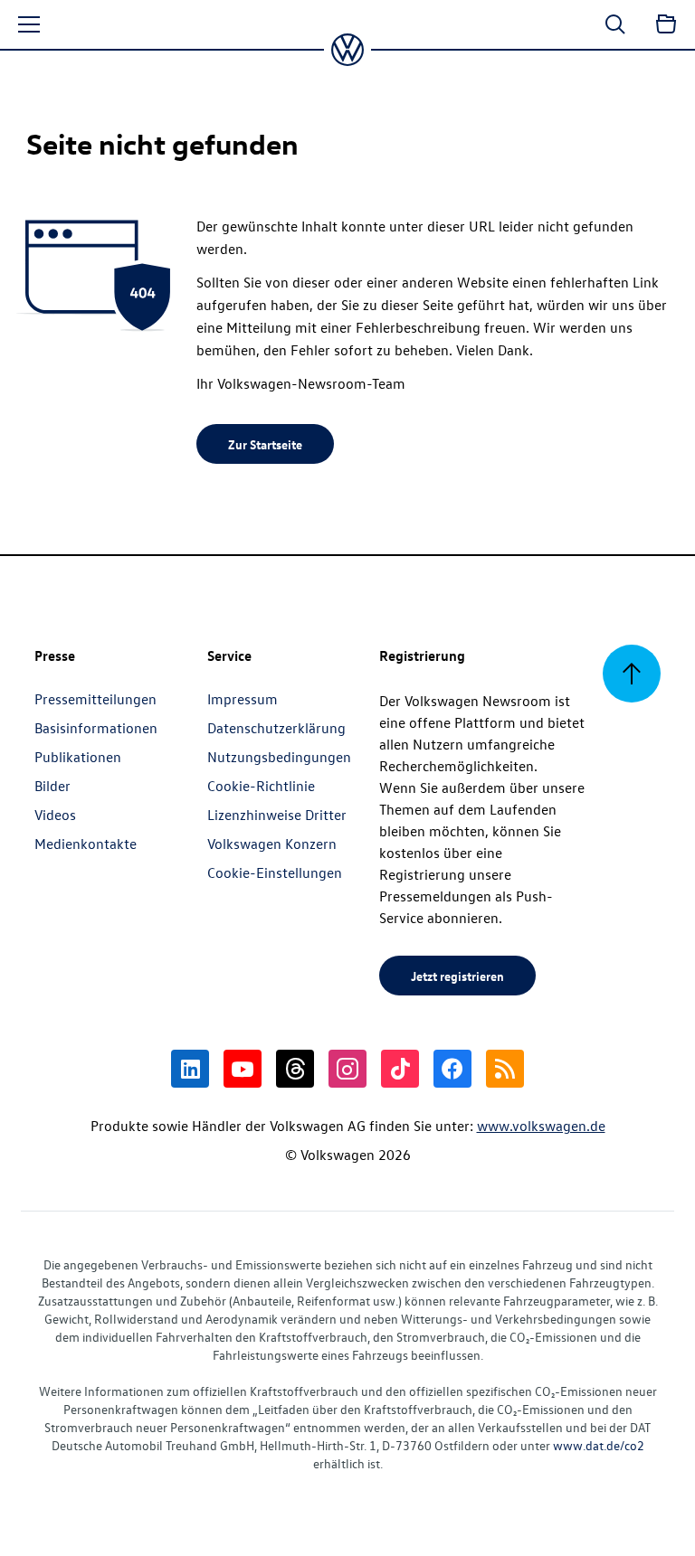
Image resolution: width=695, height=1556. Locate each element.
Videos (55, 815)
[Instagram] (347, 1069)
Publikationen (77, 757)
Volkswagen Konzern (272, 844)
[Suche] (615, 24)
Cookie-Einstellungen (274, 872)
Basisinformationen (95, 728)
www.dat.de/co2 (598, 1445)
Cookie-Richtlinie (261, 786)
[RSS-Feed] (505, 1069)
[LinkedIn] (190, 1069)
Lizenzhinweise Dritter (277, 815)
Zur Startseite (265, 444)
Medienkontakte (85, 844)
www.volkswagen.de (541, 1126)
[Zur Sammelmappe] (666, 24)
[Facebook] (452, 1069)
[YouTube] (243, 1069)
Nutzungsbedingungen (279, 757)
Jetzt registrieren (457, 975)
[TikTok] (400, 1069)
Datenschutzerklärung (276, 728)
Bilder (52, 786)
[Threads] (295, 1069)
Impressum (242, 699)
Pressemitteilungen (95, 699)
